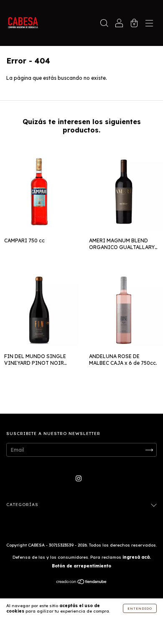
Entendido (139, 608)
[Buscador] (104, 24)
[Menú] (149, 24)
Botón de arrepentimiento (81, 566)
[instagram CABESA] (78, 478)
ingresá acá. (136, 557)
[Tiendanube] (82, 583)
